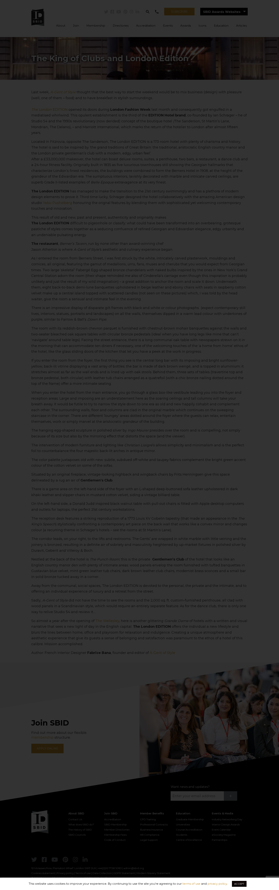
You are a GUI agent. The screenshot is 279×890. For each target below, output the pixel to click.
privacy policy (217, 883)
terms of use (191, 883)
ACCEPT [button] (239, 883)
